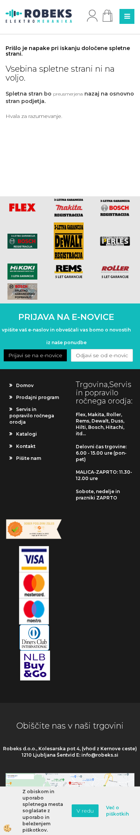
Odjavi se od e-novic (102, 355)
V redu (85, 810)
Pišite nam (28, 458)
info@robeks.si (99, 755)
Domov (25, 385)
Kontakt (25, 446)
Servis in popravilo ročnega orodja (31, 415)
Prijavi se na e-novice (35, 355)
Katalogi (26, 434)
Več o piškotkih (117, 811)
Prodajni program (37, 397)
